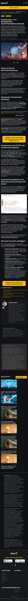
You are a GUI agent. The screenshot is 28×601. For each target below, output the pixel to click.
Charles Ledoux (13, 38)
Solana (9, 73)
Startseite (3, 11)
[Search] (23, 3)
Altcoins (13, 11)
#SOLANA (6, 113)
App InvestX (17, 590)
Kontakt (16, 591)
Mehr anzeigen (21, 377)
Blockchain (4, 578)
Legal (26, 598)
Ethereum (4, 574)
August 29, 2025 (20, 115)
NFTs (3, 581)
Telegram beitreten (14, 7)
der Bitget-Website (14, 250)
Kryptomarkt (19, 74)
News (8, 11)
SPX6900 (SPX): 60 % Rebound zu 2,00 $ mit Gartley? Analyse (13, 296)
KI (2, 583)
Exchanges (4, 579)
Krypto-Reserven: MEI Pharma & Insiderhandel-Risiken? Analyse (14, 290)
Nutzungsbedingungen (18, 598)
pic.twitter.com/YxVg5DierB (16, 113)
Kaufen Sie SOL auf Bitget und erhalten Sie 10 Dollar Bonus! (14, 283)
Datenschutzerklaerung (5, 598)
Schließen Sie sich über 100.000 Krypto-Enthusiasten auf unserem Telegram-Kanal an (14, 139)
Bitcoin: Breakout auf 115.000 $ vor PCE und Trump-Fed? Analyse (13, 293)
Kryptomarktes (6, 227)
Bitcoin (3, 573)
